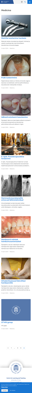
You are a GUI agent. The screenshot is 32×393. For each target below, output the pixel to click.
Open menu (29, 2)
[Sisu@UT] (5, 2)
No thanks (12, 390)
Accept (4, 390)
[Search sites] (25, 2)
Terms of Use (4, 387)
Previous (8, 348)
